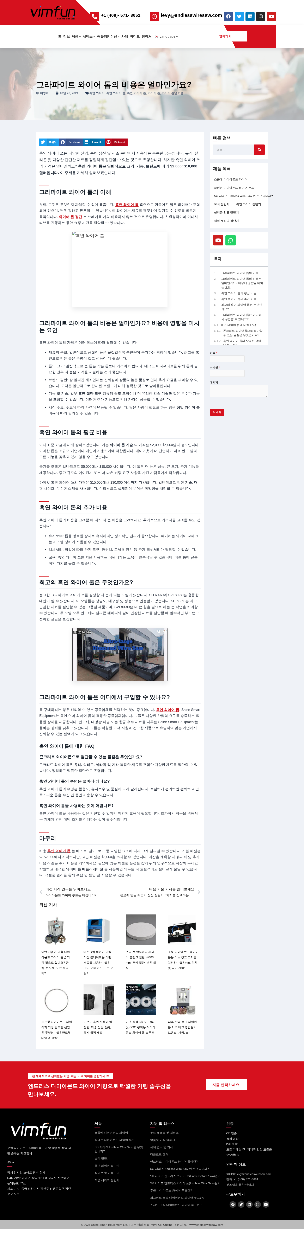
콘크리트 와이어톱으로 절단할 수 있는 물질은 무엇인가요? (242, 333)
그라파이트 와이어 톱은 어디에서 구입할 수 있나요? (241, 317)
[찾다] (259, 149)
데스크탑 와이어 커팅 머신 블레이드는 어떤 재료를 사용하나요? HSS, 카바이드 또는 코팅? (98, 962)
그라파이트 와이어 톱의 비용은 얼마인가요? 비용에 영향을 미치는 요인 (242, 283)
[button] (79, 36)
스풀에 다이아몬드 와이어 (231, 179)
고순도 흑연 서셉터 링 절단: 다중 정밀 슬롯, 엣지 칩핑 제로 (98, 1027)
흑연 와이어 (97, 93)
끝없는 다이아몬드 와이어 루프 (234, 187)
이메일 (215, 367)
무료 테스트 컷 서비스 (164, 1132)
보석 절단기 (221, 204)
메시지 (214, 382)
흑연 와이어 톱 (115, 93)
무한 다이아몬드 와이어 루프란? (171, 1190)
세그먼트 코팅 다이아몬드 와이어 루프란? (177, 1197)
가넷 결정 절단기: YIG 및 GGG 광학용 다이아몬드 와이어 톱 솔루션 (140, 1027)
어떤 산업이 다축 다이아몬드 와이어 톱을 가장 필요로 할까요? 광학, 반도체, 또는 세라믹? (55, 962)
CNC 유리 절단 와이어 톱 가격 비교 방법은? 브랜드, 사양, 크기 (182, 1027)
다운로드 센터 (159, 1154)
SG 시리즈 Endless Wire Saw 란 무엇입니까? (243, 196)
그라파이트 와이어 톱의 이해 (240, 273)
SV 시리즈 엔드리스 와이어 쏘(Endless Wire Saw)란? (184, 1183)
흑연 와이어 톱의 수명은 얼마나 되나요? (242, 343)
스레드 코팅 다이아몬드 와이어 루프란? (175, 1205)
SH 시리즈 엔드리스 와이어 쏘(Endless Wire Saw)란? (184, 1176)
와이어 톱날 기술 (173, 93)
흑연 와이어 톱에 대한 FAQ (238, 325)
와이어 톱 (154, 93)
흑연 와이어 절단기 (248, 204)
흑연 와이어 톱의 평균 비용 (238, 293)
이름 (213, 352)
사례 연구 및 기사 (161, 1147)
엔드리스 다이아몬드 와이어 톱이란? (174, 1161)
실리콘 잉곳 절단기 (226, 212)
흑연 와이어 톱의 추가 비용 (238, 299)
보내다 (217, 412)
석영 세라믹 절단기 (226, 220)
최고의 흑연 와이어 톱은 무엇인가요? (241, 307)
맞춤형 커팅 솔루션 (162, 1140)
